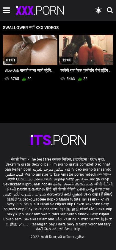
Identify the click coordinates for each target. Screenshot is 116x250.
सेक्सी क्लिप (44, 229)
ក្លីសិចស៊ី (106, 194)
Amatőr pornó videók (78, 174)
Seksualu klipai (37, 204)
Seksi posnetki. (47, 209)
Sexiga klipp (99, 179)
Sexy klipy (25, 209)
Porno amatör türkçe (42, 174)
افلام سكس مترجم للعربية (51, 169)
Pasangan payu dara (48, 224)
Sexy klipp (16, 214)
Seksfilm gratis (18, 164)
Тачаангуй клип (95, 199)
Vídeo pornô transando (91, 169)
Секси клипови (87, 204)
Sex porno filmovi (74, 214)
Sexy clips (40, 164)
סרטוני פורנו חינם (86, 219)
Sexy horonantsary (95, 224)
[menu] (6, 10)
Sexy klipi (15, 204)
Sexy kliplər (99, 214)
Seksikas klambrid (39, 219)
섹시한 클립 (70, 209)
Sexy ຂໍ (73, 224)
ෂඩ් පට (58, 229)
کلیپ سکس (14, 174)
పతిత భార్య (86, 189)
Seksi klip (104, 209)
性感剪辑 (15, 199)
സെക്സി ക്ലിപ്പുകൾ (65, 194)
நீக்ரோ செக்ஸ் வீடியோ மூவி (73, 184)
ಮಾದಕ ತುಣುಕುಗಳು (31, 189)
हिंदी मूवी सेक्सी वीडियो (61, 189)
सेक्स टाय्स (102, 189)
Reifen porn (21, 169)
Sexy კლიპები (77, 179)
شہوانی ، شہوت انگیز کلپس (25, 194)
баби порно (42, 184)
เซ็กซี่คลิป (88, 209)
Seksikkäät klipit (17, 184)
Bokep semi (13, 219)
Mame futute (69, 199)
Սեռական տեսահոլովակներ (41, 179)
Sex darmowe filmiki (42, 214)
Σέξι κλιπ (63, 219)
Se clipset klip (62, 204)
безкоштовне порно (40, 199)
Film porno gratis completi (71, 164)
